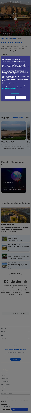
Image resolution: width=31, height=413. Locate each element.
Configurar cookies (15, 93)
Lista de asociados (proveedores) (9, 88)
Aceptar (21, 97)
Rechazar (10, 97)
